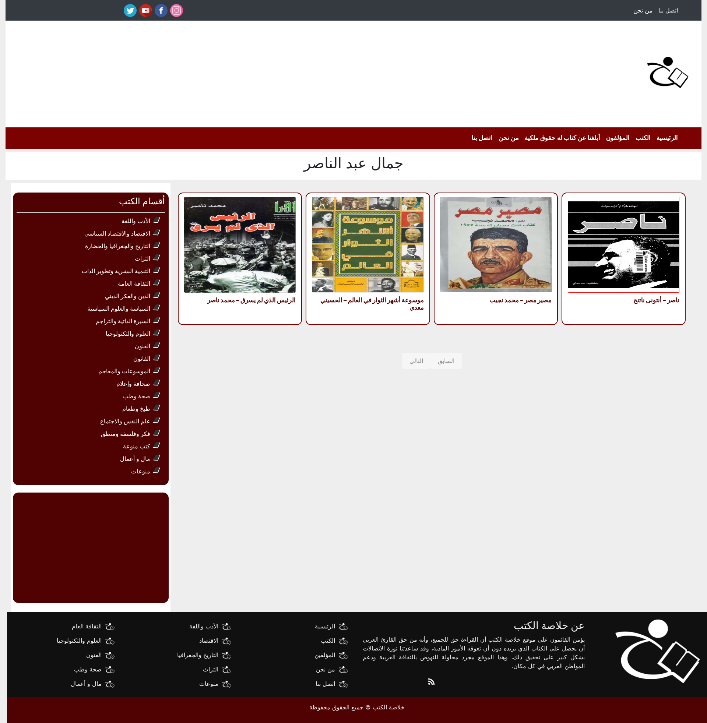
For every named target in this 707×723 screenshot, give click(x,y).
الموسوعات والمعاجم (124, 371)
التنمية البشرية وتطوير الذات (116, 271)
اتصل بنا (668, 10)
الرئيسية (667, 137)
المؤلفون (618, 137)
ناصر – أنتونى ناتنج (656, 300)
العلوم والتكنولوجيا (128, 333)
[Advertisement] (339, 72)
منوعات (140, 471)
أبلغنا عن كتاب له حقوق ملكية (562, 137)
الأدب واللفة (203, 626)
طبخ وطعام (136, 408)
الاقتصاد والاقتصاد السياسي (117, 233)
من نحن (643, 10)
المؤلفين (324, 655)
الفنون (142, 346)
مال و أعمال (135, 458)
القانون (141, 358)
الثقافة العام (87, 626)
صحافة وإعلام (133, 383)
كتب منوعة (136, 446)
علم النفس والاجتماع (125, 421)
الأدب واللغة (136, 221)
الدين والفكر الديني (127, 296)
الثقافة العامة (134, 283)
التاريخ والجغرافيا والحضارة (117, 246)
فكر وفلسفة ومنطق (125, 433)
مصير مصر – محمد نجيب (520, 300)
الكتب (643, 137)
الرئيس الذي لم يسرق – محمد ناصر (251, 300)
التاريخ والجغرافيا (197, 655)
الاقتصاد (208, 640)
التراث (142, 258)
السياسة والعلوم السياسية (118, 308)
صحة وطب (136, 396)
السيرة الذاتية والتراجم (123, 321)
